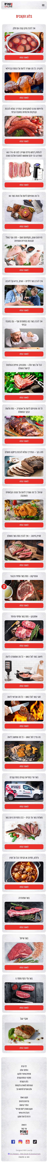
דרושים (24, 1125)
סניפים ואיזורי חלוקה (24, 1074)
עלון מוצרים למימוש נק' (24, 1089)
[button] (43, 5)
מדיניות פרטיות (24, 1101)
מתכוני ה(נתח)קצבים (24, 1078)
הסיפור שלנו (24, 1070)
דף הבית (24, 1066)
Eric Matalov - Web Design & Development (25, 1154)
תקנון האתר (24, 1097)
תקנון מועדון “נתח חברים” (24, 1109)
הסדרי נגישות (24, 1105)
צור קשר (24, 1129)
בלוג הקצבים (24, 1081)
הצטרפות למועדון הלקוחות (24, 1085)
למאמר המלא (24, 57)
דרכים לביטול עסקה (24, 1116)
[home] (7, 5)
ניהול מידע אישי (24, 1113)
